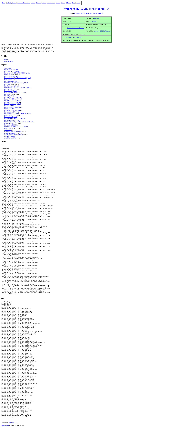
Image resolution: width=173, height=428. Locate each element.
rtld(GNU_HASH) (9, 136)
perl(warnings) (8, 130)
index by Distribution (23, 3)
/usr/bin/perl (7, 68)
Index (3, 3)
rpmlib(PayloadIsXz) (10, 138)
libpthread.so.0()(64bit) (10, 117)
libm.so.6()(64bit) (9, 109)
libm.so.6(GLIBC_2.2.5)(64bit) (13, 110)
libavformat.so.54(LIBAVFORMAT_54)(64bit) (17, 87)
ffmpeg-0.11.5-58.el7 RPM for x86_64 (86, 8)
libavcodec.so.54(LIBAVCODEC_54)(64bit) (17, 73)
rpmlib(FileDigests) (9, 133)
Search (78, 3)
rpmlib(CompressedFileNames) (13, 131)
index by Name (60, 3)
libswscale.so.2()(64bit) (11, 125)
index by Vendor (36, 3)
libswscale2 (7, 128)
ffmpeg (6, 59)
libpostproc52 (8, 115)
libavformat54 (8, 89)
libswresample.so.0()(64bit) (12, 120)
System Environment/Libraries (75, 28)
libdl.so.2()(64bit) (9, 105)
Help (73, 3)
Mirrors (68, 3)
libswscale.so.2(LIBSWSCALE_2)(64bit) (16, 126)
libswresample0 (8, 123)
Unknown (96, 18)
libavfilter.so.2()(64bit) (10, 81)
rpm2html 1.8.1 (13, 422)
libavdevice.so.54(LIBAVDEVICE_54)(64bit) (17, 78)
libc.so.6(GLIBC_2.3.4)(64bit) (13, 102)
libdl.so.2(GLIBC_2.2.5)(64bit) (13, 107)
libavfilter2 (7, 84)
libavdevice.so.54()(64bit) (11, 76)
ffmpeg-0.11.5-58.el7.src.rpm (102, 31)
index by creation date (48, 3)
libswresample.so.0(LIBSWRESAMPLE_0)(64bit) (18, 122)
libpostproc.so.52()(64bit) (11, 112)
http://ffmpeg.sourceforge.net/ (73, 37)
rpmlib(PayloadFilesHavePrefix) (13, 135)
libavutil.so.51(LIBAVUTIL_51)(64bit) (15, 92)
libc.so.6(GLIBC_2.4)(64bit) (12, 104)
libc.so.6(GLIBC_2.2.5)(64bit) (13, 99)
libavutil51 (7, 94)
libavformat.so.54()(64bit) (11, 86)
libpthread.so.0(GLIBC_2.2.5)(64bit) (14, 118)
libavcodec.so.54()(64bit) (11, 71)
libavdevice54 (8, 79)
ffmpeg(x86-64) (8, 61)
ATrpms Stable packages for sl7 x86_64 (88, 13)
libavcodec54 (8, 74)
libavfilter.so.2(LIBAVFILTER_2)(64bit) (16, 83)
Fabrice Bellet (5, 425)
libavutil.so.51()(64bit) (10, 91)
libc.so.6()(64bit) (9, 96)
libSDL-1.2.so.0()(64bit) (11, 70)
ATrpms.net (94, 21)
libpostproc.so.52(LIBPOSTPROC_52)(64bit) (17, 113)
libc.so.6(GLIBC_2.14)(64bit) (12, 97)
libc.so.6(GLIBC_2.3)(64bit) (12, 100)
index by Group (11, 3)
